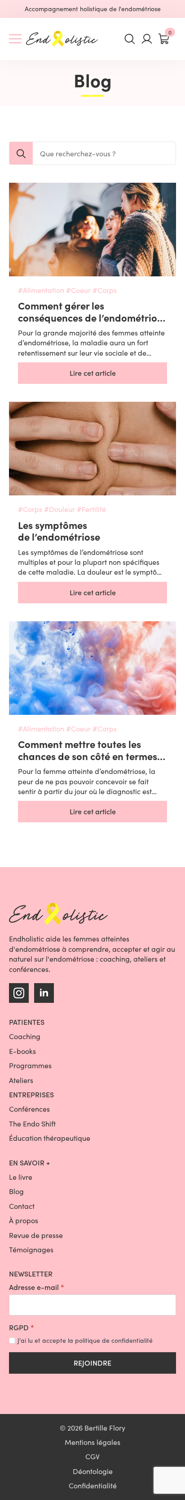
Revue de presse (36, 1235)
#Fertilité (91, 509)
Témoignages (31, 1249)
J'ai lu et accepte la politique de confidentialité (85, 1340)
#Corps (104, 290)
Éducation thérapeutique (49, 1138)
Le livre (20, 1177)
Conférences (29, 1108)
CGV (92, 1456)
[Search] (21, 153)
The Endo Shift (32, 1123)
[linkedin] (44, 993)
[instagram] (19, 993)
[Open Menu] (15, 39)
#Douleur (59, 509)
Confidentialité (93, 1485)
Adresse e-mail (36, 1287)
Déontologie (93, 1471)
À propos (23, 1220)
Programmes (30, 1065)
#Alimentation (41, 290)
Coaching (24, 1036)
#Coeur (78, 290)
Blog (16, 1191)
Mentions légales (92, 1442)
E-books (22, 1051)
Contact (22, 1206)
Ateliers (21, 1080)
